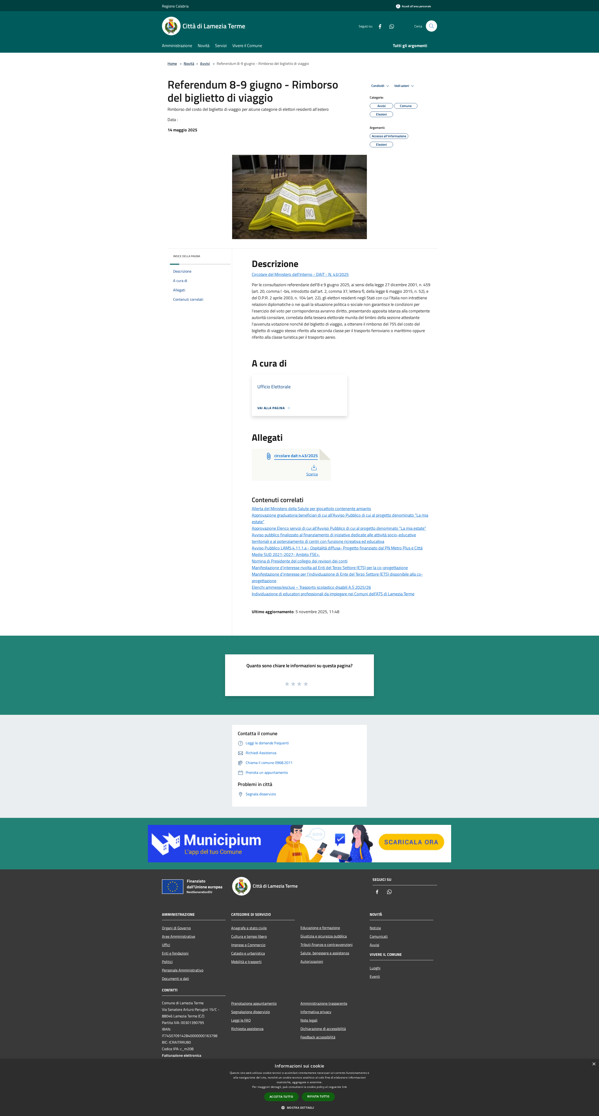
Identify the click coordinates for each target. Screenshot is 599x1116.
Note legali (309, 1020)
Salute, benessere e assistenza (324, 953)
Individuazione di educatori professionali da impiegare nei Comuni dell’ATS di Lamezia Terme (333, 594)
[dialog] (299, 1087)
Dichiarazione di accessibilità (323, 1028)
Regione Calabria (175, 6)
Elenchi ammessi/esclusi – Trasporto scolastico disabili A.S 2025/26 (311, 587)
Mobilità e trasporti (246, 961)
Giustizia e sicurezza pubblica (323, 936)
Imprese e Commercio (248, 945)
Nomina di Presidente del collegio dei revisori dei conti (299, 561)
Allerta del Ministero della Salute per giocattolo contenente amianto (311, 508)
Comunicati (379, 936)
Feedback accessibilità (317, 1037)
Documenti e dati (175, 978)
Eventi (375, 976)
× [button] (593, 1064)
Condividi (378, 85)
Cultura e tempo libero (249, 936)
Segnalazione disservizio (250, 1012)
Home (172, 63)
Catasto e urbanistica (248, 953)
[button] (299, 1107)
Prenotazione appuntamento (254, 1003)
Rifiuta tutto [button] (318, 1096)
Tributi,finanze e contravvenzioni (326, 944)
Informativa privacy (315, 1012)
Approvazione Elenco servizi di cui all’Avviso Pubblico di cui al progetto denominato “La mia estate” (339, 528)
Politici (167, 961)
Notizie (375, 928)
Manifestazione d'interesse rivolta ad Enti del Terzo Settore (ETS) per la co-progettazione (330, 567)
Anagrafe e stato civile (249, 928)
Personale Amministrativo (182, 970)
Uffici (166, 945)
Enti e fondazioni (175, 953)
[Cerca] (431, 26)
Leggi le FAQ (241, 1020)
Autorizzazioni (311, 961)
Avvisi (205, 63)
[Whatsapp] (389, 26)
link (344, 1087)
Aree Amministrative (178, 936)
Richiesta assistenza (247, 1028)
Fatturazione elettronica (181, 1055)
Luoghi (375, 968)
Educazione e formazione (320, 928)
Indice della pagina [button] (186, 256)
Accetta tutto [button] (281, 1097)
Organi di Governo (176, 928)
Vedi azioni (402, 85)
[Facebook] (378, 26)
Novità (189, 63)
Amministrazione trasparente (323, 1003)
